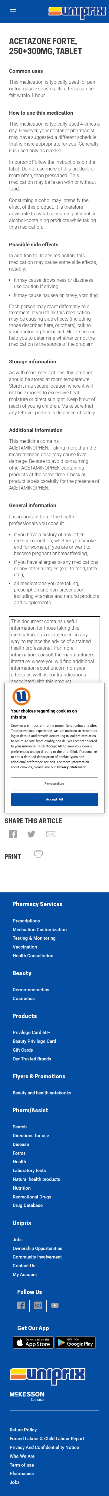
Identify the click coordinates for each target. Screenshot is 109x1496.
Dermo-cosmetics (31, 989)
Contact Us (24, 1266)
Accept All (54, 799)
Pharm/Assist (30, 1111)
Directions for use (31, 1135)
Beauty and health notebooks (42, 1093)
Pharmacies (22, 1473)
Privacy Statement (71, 767)
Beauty (22, 974)
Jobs (18, 1239)
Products (25, 1016)
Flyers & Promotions (39, 1077)
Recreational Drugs (32, 1197)
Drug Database (28, 1205)
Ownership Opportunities (37, 1248)
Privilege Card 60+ (31, 1032)
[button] (13, 835)
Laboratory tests (29, 1170)
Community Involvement (37, 1257)
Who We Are (22, 1456)
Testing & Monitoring (34, 938)
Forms (19, 1153)
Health (19, 1161)
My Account (25, 1274)
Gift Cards (23, 1050)
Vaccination (25, 947)
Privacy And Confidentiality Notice (44, 1447)
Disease (21, 1144)
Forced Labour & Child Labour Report (47, 1438)
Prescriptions (26, 921)
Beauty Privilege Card (34, 1041)
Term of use (22, 1465)
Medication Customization (40, 929)
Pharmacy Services (37, 905)
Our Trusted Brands (32, 1059)
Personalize (54, 783)
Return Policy (23, 1430)
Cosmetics (24, 998)
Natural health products (36, 1179)
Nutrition (22, 1188)
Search (20, 1127)
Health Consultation (33, 956)
